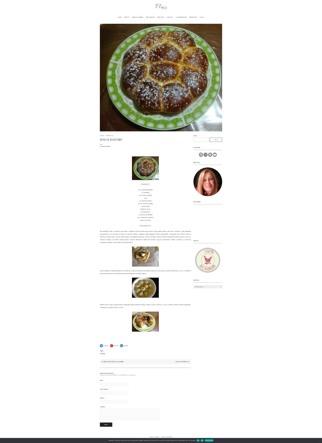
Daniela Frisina (106, 146)
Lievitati (102, 135)
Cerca (195, 135)
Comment (102, 407)
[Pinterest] (210, 155)
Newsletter (193, 17)
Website (102, 398)
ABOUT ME (160, 17)
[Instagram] (206, 155)
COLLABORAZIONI (181, 17)
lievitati (103, 353)
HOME (119, 17)
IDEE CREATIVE (150, 17)
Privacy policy (209, 440)
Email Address (104, 389)
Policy (202, 17)
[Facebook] (201, 155)
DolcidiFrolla (169, 437)
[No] (320, 440)
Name (101, 380)
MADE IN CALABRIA (137, 17)
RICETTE (126, 17)
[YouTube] (215, 155)
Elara (151, 437)
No (202, 440)
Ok (198, 440)
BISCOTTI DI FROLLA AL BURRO (113, 362)
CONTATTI (169, 17)
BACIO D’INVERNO (182, 362)
